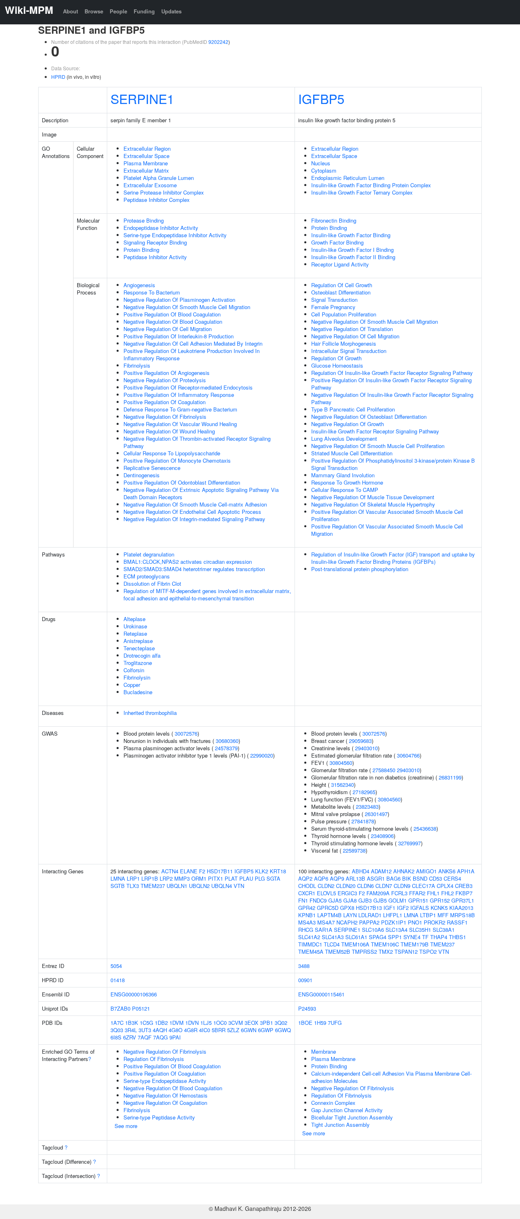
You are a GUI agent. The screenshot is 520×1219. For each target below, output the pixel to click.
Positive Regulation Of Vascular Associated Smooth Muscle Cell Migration (387, 529)
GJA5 (335, 900)
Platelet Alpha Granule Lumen (159, 178)
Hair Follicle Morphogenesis (343, 343)
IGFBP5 (321, 98)
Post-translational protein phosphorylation (359, 569)
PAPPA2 (369, 922)
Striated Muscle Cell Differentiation (351, 453)
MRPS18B (462, 915)
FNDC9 (318, 900)
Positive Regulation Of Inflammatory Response (179, 394)
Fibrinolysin (137, 677)
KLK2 (261, 871)
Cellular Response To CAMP (344, 490)
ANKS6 (446, 871)
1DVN (192, 1022)
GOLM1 (397, 900)
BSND (420, 878)
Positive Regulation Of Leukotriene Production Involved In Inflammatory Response (192, 354)
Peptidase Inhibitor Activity (155, 257)
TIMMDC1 (310, 944)
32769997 (409, 843)
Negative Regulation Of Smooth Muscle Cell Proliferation (377, 446)
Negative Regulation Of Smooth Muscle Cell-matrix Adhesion (195, 504)
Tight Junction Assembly (340, 1124)
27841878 (362, 821)
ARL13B (355, 878)
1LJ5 (206, 1022)
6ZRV (129, 1037)
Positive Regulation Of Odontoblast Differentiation (182, 482)
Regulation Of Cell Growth (341, 285)
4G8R (190, 1030)
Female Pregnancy (333, 307)
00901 (305, 980)
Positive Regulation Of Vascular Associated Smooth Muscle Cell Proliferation (387, 515)
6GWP (265, 1030)
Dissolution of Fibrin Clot (152, 583)
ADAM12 (381, 871)
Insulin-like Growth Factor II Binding (353, 257)
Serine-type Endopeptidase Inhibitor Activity (175, 235)
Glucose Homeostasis (337, 365)
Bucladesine (138, 692)
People (118, 11)
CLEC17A (423, 886)
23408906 (382, 836)
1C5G (146, 1022)
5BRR (218, 1030)
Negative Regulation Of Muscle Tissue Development (372, 497)
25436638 (425, 828)
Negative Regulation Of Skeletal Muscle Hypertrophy (373, 504)
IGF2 (403, 908)
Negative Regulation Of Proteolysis (165, 380)
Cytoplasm (323, 170)
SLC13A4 (396, 929)
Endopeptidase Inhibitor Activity (161, 228)
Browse (93, 11)
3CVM (235, 1022)
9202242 (218, 41)
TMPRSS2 (364, 951)
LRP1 (133, 878)
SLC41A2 (309, 937)
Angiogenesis (139, 285)
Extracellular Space (146, 156)
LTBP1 (428, 915)
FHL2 (447, 893)
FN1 (303, 900)
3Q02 (281, 1022)
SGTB (117, 886)
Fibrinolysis (137, 365)
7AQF (145, 1037)
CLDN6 (365, 886)
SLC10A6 (373, 929)
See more (126, 1126)
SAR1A (323, 929)
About (70, 11)
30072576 (186, 733)
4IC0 (204, 1030)
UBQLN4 (221, 886)
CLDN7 (383, 886)
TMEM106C (385, 944)
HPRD (58, 76)
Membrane (323, 1051)
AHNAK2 (403, 871)
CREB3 (463, 886)
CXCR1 (306, 893)
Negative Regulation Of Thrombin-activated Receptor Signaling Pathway (197, 442)
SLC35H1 (420, 929)
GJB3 (365, 900)
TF (425, 937)
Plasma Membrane (146, 163)
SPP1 (395, 937)
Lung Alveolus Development (344, 438)
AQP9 (337, 878)
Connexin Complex (333, 1102)
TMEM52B (337, 951)
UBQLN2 (199, 886)
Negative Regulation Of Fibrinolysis (165, 416)
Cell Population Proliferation (343, 314)
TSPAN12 (406, 951)
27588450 (384, 770)
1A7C (117, 1022)
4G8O (175, 1030)
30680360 (227, 741)
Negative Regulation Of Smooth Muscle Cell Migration (187, 307)
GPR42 (306, 908)
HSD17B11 (220, 871)
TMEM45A (310, 951)
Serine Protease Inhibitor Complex (164, 192)
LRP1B (149, 878)
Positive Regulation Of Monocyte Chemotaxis (177, 460)
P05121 (141, 1008)
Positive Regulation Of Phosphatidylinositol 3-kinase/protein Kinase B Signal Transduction (393, 464)
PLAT (231, 878)
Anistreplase (138, 641)
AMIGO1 (426, 871)
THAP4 (438, 937)
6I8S (115, 1037)
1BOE (305, 1022)
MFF (443, 915)
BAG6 (393, 878)
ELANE (188, 871)
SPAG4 (377, 937)
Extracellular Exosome (150, 185)
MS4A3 (307, 922)
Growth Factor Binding (337, 242)
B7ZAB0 (120, 1008)
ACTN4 (169, 871)
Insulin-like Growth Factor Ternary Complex (362, 192)
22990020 (261, 755)
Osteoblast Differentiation (340, 292)
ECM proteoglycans (147, 576)
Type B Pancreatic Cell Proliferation (353, 409)
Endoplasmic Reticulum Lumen (347, 178)
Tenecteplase (139, 648)
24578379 (226, 748)
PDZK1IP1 (393, 922)
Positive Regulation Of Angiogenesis (167, 373)
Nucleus (320, 163)
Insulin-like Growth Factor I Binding (352, 249)
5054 (116, 966)
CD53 (435, 878)
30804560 (340, 762)
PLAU (246, 878)
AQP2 (305, 878)
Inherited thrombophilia (150, 713)
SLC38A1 (444, 929)
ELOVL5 (326, 893)
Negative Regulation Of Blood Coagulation (173, 321)
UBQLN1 (177, 886)
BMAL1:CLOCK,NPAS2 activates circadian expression (188, 561)
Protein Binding (141, 249)
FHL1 (433, 893)
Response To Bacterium (152, 292)
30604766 (408, 755)
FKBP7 (463, 893)
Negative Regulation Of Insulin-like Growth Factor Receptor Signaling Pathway (392, 398)
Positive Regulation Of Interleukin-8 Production (179, 336)
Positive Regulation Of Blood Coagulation (172, 314)
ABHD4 (360, 871)
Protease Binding (144, 220)
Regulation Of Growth (336, 358)
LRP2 (166, 878)
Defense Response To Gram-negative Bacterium (180, 409)
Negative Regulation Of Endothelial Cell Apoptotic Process (192, 511)
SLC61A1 (356, 937)
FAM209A (378, 893)
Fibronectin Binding (333, 220)
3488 (304, 966)
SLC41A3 (333, 937)
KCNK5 (439, 908)
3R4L (131, 1030)
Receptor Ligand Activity (340, 264)
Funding (144, 11)
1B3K (131, 1022)
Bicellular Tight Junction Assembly (352, 1117)
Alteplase (134, 619)
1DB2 (161, 1022)
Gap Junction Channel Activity (347, 1110)
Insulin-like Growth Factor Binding (350, 235)
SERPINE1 (142, 98)
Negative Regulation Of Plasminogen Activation (179, 299)
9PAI (175, 1037)
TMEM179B (415, 944)
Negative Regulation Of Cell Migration (168, 329)
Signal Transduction (334, 299)
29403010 (366, 748)
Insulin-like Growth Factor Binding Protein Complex (371, 185)
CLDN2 (326, 886)
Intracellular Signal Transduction (348, 351)
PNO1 (415, 922)
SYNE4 (411, 937)
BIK (406, 878)
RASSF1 (457, 922)
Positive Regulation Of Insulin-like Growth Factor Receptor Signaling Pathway (391, 383)
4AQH (160, 1030)
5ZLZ (233, 1030)
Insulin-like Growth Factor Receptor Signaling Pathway (375, 431)
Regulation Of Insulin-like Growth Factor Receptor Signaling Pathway (392, 373)
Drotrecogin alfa (142, 655)
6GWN (248, 1030)
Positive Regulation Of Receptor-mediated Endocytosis (188, 387)
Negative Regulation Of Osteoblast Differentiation (369, 416)
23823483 (367, 806)
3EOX (251, 1022)
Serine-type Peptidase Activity (159, 1117)
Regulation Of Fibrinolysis (154, 1059)
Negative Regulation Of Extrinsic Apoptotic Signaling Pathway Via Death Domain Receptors (201, 493)
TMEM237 (153, 886)
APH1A (465, 871)
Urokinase (135, 626)
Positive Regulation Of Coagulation (165, 402)
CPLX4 (445, 886)
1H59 (320, 1022)
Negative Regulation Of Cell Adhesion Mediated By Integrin (193, 343)
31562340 (342, 784)
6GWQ (283, 1030)
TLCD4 (332, 944)
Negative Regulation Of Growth (347, 424)
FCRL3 (399, 893)
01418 (117, 980)
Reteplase (135, 633)
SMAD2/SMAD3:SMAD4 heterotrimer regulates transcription (194, 569)
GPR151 (418, 900)
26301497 (376, 814)
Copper (132, 685)
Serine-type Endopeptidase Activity (165, 1081)
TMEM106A (355, 944)
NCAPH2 (347, 922)
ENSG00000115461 (321, 994)
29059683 (360, 741)
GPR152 (440, 900)
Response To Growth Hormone (347, 482)
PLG (260, 878)
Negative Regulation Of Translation (352, 329)
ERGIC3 (347, 893)
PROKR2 (434, 922)
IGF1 (389, 908)
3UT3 (145, 1030)
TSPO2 (428, 951)
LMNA (117, 878)
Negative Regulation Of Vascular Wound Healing (180, 424)
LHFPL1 (392, 915)
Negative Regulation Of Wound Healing (169, 431)
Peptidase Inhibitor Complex (157, 200)
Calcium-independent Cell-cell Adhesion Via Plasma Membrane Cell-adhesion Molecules (391, 1077)
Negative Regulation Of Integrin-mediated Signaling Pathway (194, 519)
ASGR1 (376, 878)
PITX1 (215, 878)
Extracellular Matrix (146, 170)
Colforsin (134, 670)
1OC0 (220, 1022)
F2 (202, 871)
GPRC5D (327, 908)
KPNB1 (307, 915)
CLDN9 (402, 886)
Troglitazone (138, 663)
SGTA (273, 878)
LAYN (350, 915)
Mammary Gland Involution (343, 475)
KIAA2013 (461, 908)
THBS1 (457, 937)
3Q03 (116, 1030)
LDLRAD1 (369, 915)
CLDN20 (345, 886)
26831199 (450, 777)
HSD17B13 (369, 908)
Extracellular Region (147, 148)
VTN (239, 886)
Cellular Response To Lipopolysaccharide (172, 453)
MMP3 (182, 878)
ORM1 (198, 878)
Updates (171, 11)
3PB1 (266, 1022)
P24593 (307, 1008)
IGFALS (419, 908)
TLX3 (132, 886)
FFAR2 (417, 893)
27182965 (364, 792)
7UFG (335, 1022)
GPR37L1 (462, 900)
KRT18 (278, 871)
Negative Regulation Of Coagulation (165, 1102)
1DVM (176, 1022)
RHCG (305, 929)
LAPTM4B (329, 915)
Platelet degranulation (149, 554)
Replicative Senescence (152, 468)
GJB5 (380, 900)
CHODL (307, 886)
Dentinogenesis (142, 475)
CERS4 (452, 878)
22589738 (354, 850)
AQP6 (321, 878)
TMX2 (386, 951)
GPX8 (347, 908)
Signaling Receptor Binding (155, 242)
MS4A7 (326, 922)
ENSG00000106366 (133, 994)
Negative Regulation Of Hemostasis (166, 1095)
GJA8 (350, 900)
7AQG (160, 1037)
